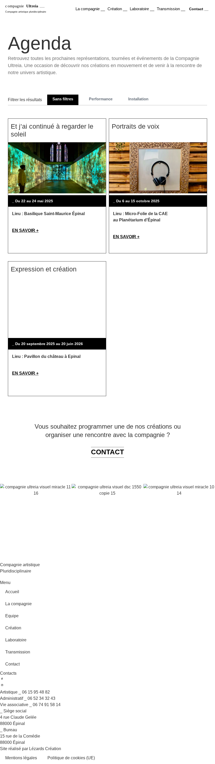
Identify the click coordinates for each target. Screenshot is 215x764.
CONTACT (107, 452)
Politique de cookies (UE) (71, 758)
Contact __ (198, 9)
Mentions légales (21, 758)
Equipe (12, 616)
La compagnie (18, 604)
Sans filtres (62, 99)
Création (13, 628)
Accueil (12, 592)
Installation (138, 99)
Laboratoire (15, 640)
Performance (100, 99)
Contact (12, 664)
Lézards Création (45, 748)
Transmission (17, 652)
